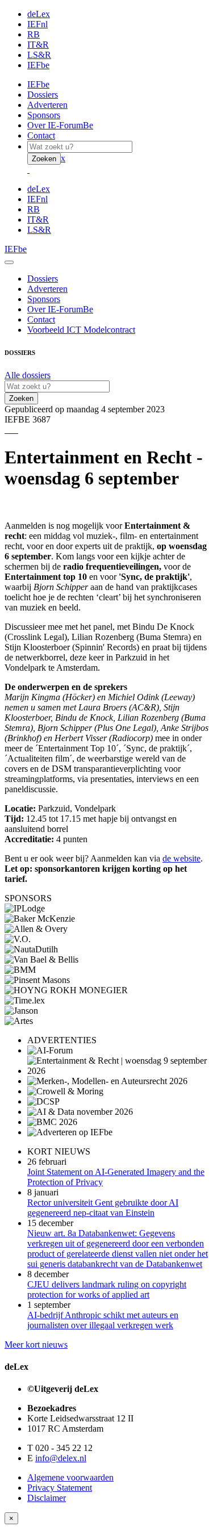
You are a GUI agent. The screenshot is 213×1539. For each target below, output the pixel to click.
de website (181, 858)
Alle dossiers (28, 375)
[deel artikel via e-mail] (8, 429)
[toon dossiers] (17, 429)
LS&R (39, 55)
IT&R (38, 44)
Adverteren (47, 105)
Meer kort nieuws (36, 1344)
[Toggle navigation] (9, 262)
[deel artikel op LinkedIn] (15, 429)
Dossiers (42, 94)
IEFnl (37, 24)
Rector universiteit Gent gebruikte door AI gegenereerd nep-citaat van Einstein (102, 1208)
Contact (41, 135)
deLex (38, 14)
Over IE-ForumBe (60, 125)
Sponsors (43, 115)
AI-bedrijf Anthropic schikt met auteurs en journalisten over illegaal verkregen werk (102, 1320)
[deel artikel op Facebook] (10, 429)
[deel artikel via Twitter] (12, 429)
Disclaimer (46, 1498)
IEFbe (38, 65)
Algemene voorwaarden (70, 1477)
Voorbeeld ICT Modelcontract (81, 329)
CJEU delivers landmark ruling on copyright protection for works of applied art (106, 1289)
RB (33, 34)
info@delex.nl (60, 1458)
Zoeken (44, 158)
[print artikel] (6, 429)
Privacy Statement (59, 1487)
